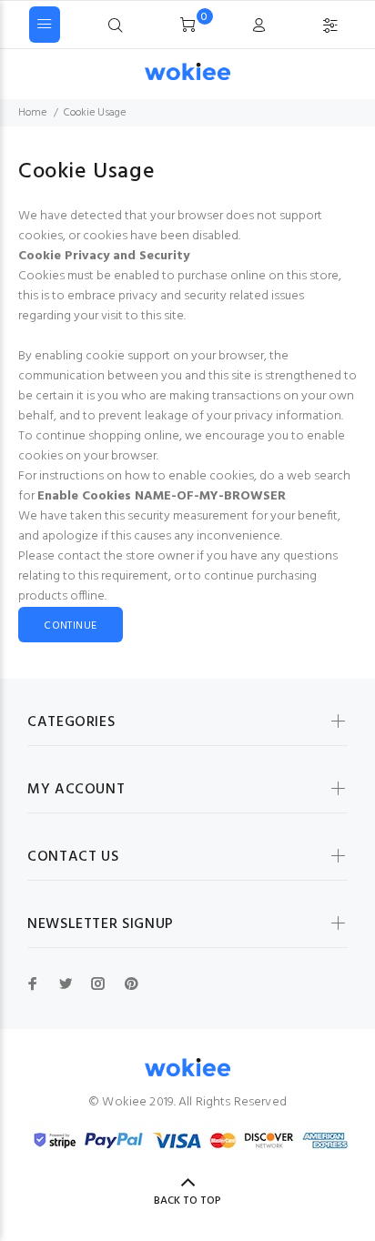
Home (32, 113)
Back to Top (187, 1201)
